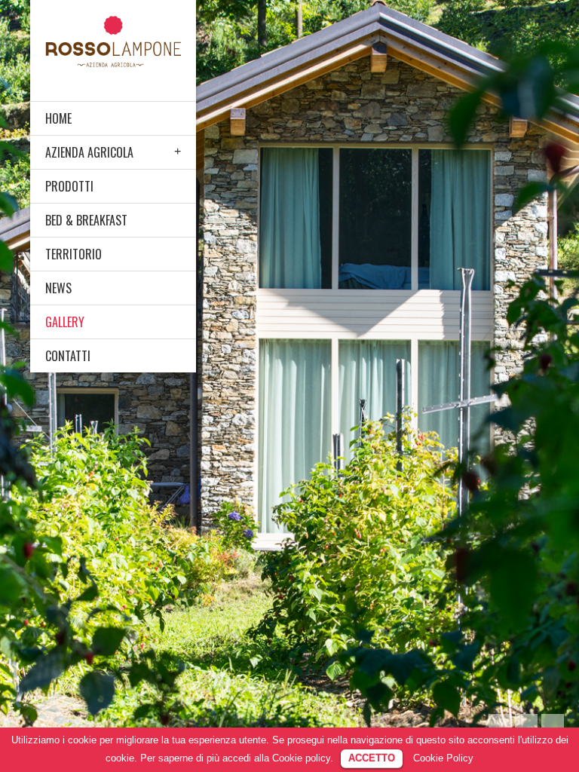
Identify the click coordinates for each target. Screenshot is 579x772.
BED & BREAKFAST (86, 220)
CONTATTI (67, 356)
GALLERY (64, 322)
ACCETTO (371, 758)
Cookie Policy (443, 758)
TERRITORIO (73, 254)
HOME (58, 118)
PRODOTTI (69, 186)
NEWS (58, 288)
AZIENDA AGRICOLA (89, 152)
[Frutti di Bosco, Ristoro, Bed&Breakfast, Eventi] (113, 41)
